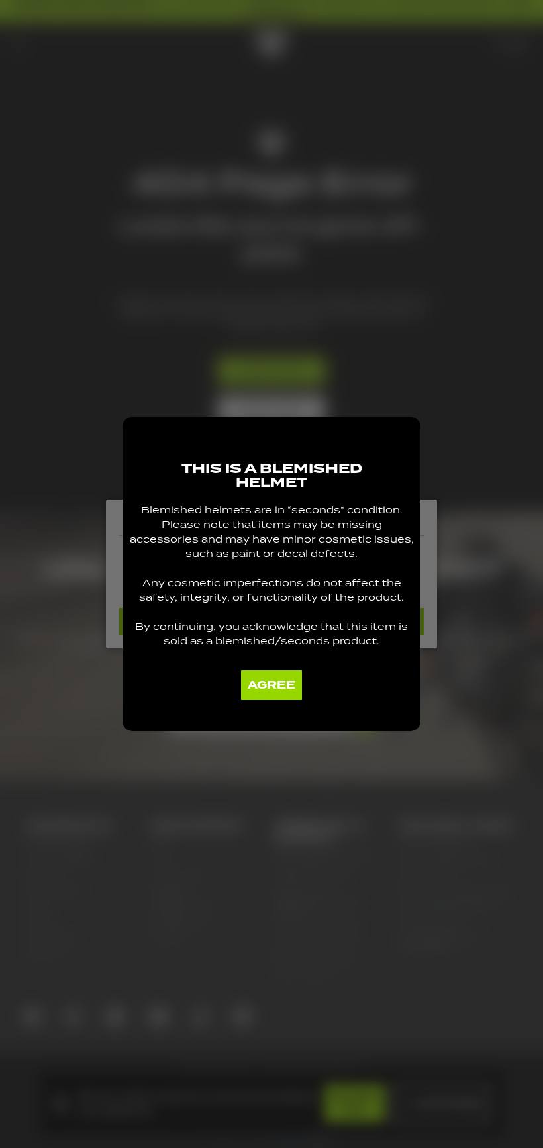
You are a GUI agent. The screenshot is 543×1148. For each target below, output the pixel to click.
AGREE (271, 685)
